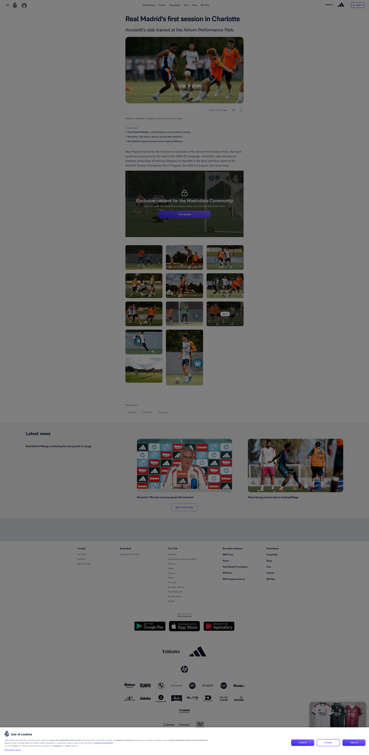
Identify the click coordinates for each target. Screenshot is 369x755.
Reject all (353, 743)
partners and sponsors (104, 743)
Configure (328, 743)
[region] (184, 741)
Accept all (302, 743)
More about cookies (13, 750)
